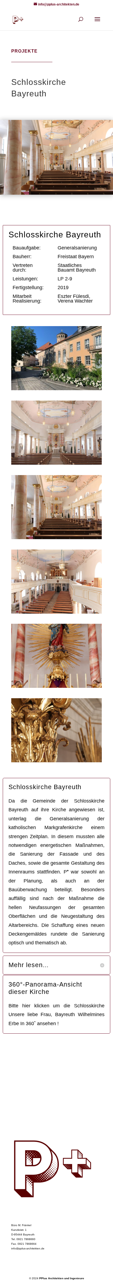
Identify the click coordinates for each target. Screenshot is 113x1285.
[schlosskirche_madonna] (56, 686)
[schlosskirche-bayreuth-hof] (56, 389)
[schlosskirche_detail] (56, 761)
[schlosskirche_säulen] (56, 538)
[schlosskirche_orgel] (56, 612)
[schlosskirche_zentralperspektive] (56, 463)
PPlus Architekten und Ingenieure (61, 1278)
